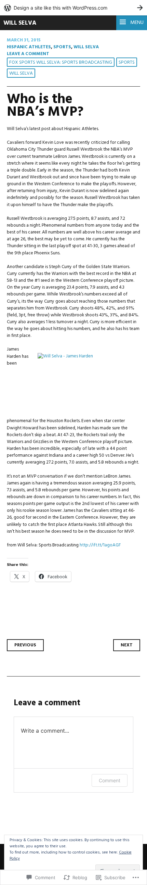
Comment (109, 780)
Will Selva (19, 23)
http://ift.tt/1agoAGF (100, 545)
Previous (25, 645)
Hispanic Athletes (29, 47)
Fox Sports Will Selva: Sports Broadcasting (60, 62)
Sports (62, 47)
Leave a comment (28, 54)
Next (127, 645)
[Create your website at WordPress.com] (73, 7)
